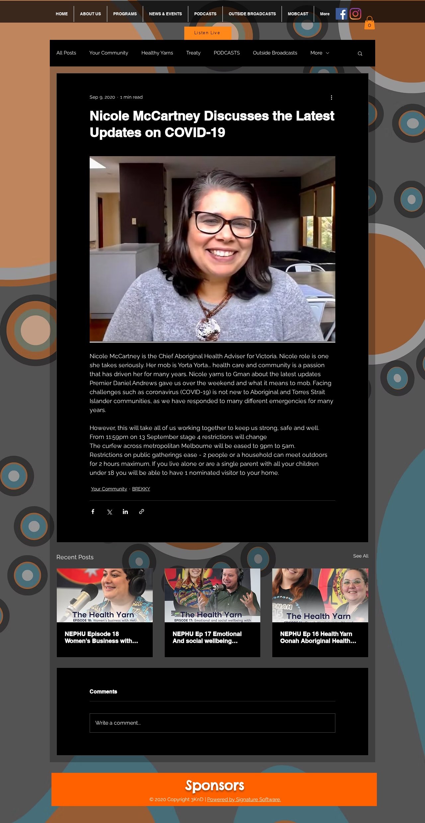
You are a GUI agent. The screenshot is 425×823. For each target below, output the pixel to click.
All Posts (66, 53)
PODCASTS (227, 53)
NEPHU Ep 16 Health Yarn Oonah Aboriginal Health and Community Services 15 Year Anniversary (320, 637)
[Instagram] (355, 14)
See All (361, 556)
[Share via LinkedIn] (125, 511)
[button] (369, 23)
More (316, 53)
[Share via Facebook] (93, 511)
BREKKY (141, 488)
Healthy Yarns (157, 53)
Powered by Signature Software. (244, 799)
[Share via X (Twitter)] (109, 511)
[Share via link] (141, 511)
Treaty (193, 53)
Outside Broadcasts (275, 53)
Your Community (108, 53)
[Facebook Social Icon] (341, 14)
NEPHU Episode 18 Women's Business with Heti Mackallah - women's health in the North (101, 637)
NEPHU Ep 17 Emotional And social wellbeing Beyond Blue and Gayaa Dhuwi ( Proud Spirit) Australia (207, 637)
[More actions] (331, 97)
